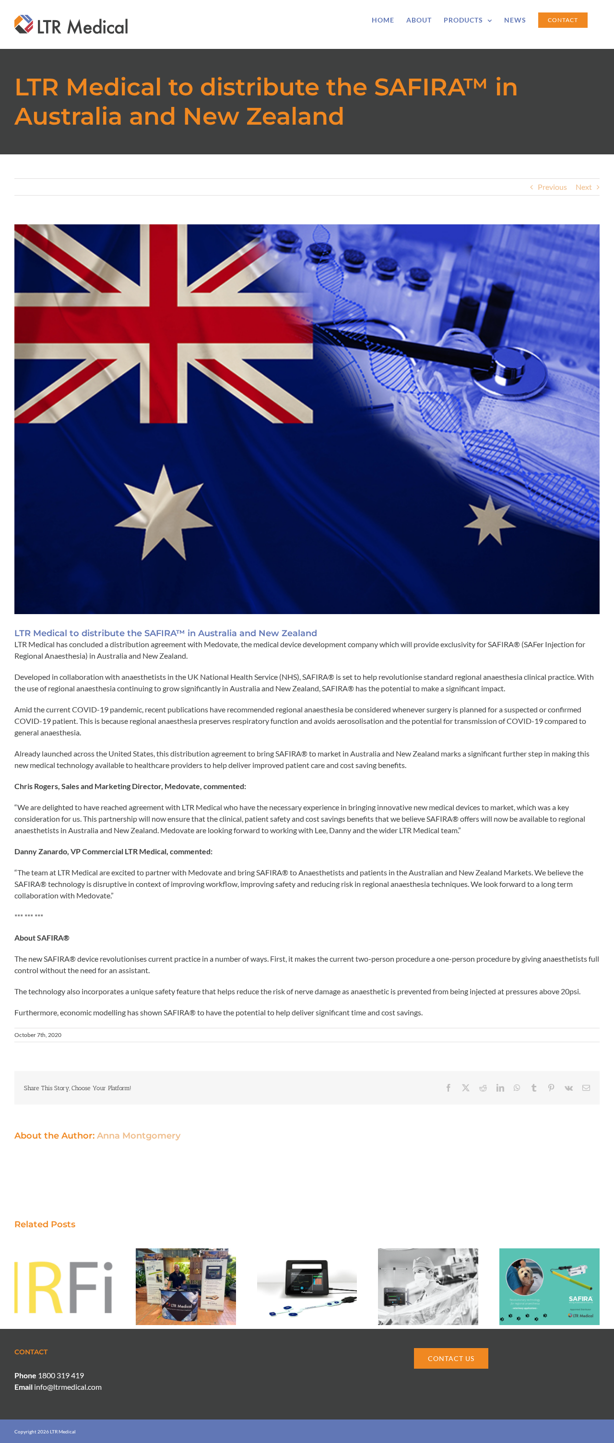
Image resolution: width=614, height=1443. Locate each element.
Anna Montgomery (138, 1135)
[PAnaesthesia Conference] (186, 1252)
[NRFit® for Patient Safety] (64, 1252)
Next (584, 186)
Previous (552, 186)
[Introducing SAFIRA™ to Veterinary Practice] (549, 1252)
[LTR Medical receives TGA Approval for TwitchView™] (307, 1252)
